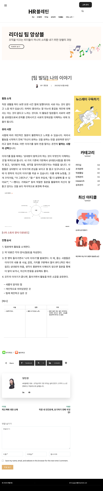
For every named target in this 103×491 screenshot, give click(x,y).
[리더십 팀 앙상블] (51, 43)
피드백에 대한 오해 (10, 409)
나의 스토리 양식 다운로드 (15, 232)
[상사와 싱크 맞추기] (87, 217)
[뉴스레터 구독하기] (87, 116)
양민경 (45, 86)
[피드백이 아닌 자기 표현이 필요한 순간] (87, 243)
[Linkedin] (23, 392)
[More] (66, 363)
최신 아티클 (87, 197)
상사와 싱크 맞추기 (81, 230)
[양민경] (38, 85)
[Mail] (29, 392)
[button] (90, 11)
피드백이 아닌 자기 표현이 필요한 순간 (87, 256)
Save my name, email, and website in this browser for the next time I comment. (36, 460)
